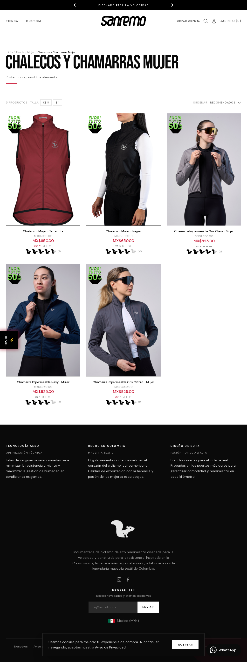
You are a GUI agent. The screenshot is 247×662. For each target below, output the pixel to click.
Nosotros (21, 646)
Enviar (148, 607)
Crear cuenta (188, 21)
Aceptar (185, 644)
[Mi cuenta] (214, 21)
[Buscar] (205, 21)
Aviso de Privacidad (110, 647)
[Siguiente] (172, 5)
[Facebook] (127, 579)
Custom (33, 21)
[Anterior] (74, 5)
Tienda (12, 21)
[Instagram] (119, 579)
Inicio (9, 52)
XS (46, 102)
